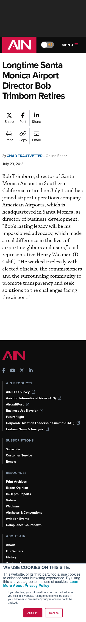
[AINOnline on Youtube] (12, 371)
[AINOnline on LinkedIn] (31, 371)
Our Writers (14, 551)
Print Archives (16, 482)
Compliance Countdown (24, 525)
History (11, 557)
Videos (11, 500)
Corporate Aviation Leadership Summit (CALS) (40, 423)
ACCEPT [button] (33, 613)
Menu (67, 45)
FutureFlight (15, 417)
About (10, 545)
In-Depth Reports (18, 494)
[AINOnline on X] (21, 371)
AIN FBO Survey (18, 392)
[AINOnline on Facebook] (3, 371)
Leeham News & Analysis (24, 429)
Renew (11, 462)
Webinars (13, 506)
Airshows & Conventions (24, 513)
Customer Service (19, 455)
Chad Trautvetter (24, 155)
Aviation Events (17, 519)
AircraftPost (15, 404)
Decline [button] (54, 613)
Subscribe (13, 449)
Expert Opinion (17, 488)
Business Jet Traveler (22, 411)
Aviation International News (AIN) (31, 398)
